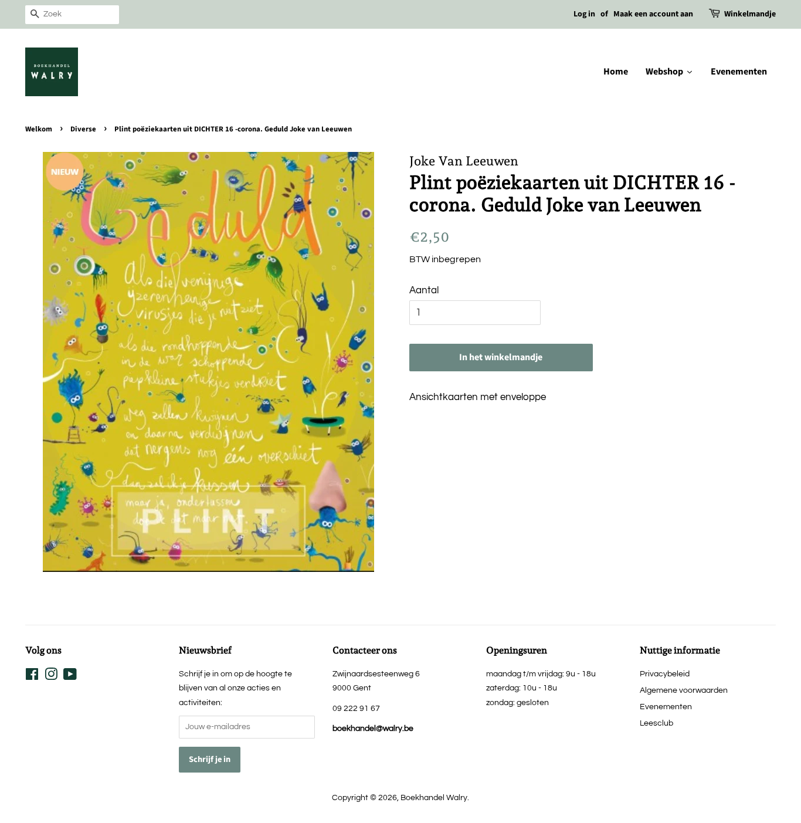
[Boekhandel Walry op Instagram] (51, 676)
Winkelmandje (750, 14)
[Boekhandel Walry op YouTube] (70, 676)
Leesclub (656, 723)
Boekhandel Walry (433, 797)
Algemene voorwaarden (684, 690)
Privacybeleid (665, 673)
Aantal (424, 290)
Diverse (83, 129)
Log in (584, 14)
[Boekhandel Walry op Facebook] (32, 676)
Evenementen (666, 706)
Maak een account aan (653, 14)
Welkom (38, 129)
